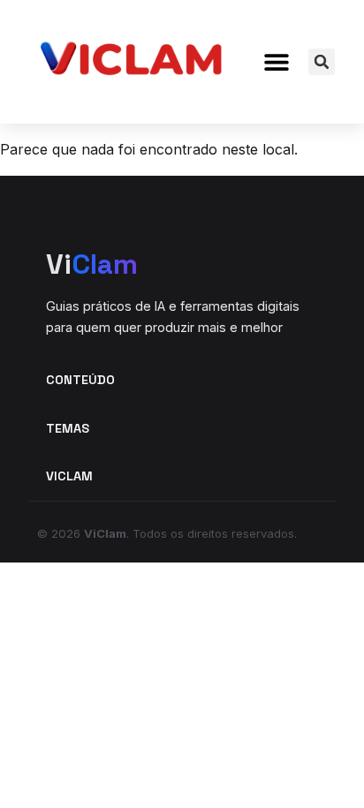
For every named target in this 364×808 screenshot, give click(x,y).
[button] (276, 62)
